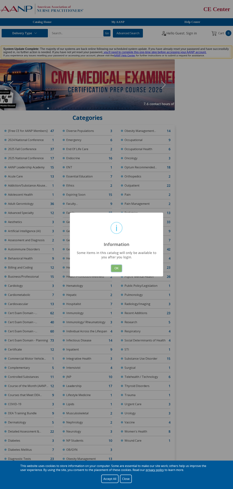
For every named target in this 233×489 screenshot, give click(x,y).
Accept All (109, 479)
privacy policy (155, 470)
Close (126, 479)
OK (116, 268)
